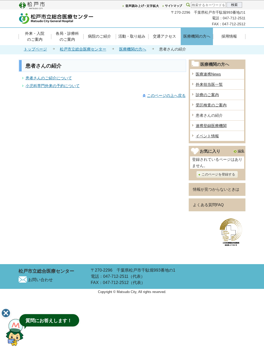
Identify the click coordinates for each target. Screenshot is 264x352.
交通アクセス (164, 36)
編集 (241, 151)
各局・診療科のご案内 (67, 36)
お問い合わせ (40, 280)
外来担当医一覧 (209, 84)
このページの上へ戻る (166, 95)
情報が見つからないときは (216, 189)
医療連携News (208, 74)
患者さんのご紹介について (49, 78)
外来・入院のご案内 (34, 36)
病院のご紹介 (99, 36)
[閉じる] (6, 313)
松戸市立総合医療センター (83, 49)
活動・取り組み (131, 36)
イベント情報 (207, 136)
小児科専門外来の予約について (53, 85)
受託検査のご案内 (211, 105)
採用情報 (229, 36)
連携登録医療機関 (211, 125)
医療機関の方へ (196, 36)
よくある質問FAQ (208, 205)
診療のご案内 (207, 95)
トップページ (35, 49)
